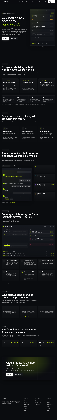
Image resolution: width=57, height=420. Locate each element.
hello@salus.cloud (50, 404)
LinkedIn (48, 406)
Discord (48, 410)
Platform (8, 1)
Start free (5, 38)
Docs (37, 1)
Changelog (41, 1)
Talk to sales (37, 404)
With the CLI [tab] (13, 165)
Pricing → (11, 348)
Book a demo (50, 2)
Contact (48, 402)
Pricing (33, 1)
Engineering (14, 1)
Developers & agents (28, 412)
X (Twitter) (49, 408)
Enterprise (28, 1)
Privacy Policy (30, 418)
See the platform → (12, 202)
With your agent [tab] (6, 165)
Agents (23, 1)
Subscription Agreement (23, 418)
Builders (19, 1)
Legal (48, 412)
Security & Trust (38, 402)
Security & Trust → (22, 283)
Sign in (45, 2)
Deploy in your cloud (39, 400)
